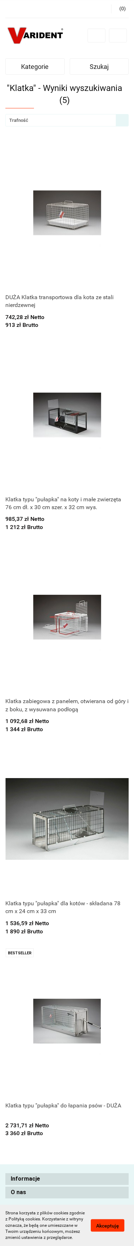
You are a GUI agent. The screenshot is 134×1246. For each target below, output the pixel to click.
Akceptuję (107, 1226)
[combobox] (67, 120)
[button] (67, 1179)
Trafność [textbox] (18, 120)
